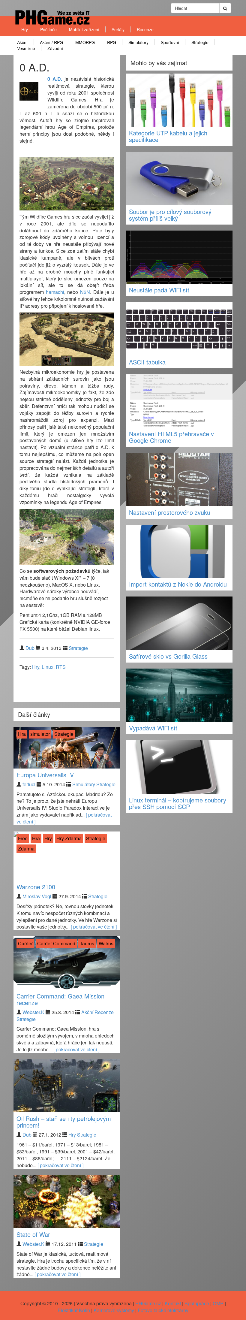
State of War (33, 1234)
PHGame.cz (148, 1303)
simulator (40, 733)
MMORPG (85, 42)
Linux (47, 666)
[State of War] (67, 1201)
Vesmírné (26, 48)
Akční (22, 42)
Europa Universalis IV (45, 774)
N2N (85, 291)
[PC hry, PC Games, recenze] (52, 22)
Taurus (87, 943)
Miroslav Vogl (36, 896)
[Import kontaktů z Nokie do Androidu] (179, 551)
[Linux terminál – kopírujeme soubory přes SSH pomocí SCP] (179, 767)
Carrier (25, 943)
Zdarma (26, 848)
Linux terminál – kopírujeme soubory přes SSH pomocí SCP (177, 803)
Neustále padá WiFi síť (159, 289)
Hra (22, 733)
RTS (61, 666)
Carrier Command (56, 943)
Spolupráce (196, 1303)
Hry (24, 29)
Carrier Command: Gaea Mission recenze (60, 999)
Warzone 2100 (35, 886)
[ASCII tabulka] (179, 329)
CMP (218, 1303)
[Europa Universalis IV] (67, 748)
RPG (111, 42)
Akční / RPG (51, 42)
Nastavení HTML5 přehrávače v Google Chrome (171, 437)
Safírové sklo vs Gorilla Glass (168, 656)
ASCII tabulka (147, 362)
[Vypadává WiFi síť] (179, 695)
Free (23, 838)
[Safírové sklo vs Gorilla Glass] (179, 623)
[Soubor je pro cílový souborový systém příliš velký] (179, 178)
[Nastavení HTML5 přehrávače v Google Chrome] (179, 401)
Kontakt (173, 1303)
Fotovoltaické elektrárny (163, 1310)
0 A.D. (54, 78)
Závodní (55, 48)
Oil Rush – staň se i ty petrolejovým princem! (63, 1121)
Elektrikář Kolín (74, 1310)
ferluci (28, 784)
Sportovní (170, 42)
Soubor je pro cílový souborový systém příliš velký (170, 214)
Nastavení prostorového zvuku (169, 512)
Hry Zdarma (69, 838)
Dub (30, 648)
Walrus (106, 943)
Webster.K (33, 1012)
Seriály (118, 29)
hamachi (55, 291)
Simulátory (138, 42)
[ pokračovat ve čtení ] (94, 926)
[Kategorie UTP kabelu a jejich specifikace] (179, 100)
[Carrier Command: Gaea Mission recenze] (67, 963)
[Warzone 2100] (67, 856)
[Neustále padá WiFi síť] (179, 257)
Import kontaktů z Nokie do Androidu (178, 584)
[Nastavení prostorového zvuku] (179, 479)
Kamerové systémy (114, 1310)
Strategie (199, 42)
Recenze (145, 29)
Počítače (48, 29)
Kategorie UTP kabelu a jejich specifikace (168, 136)
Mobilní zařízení (84, 29)
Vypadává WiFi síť (153, 727)
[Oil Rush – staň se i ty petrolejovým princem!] (67, 1086)
